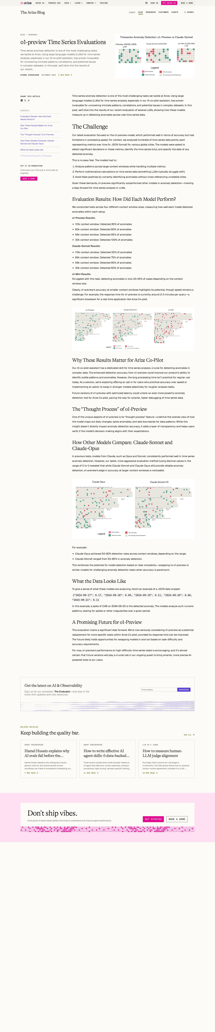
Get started (153, 819)
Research (32, 35)
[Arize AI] (26, 3)
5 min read (63, 75)
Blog (140, 12)
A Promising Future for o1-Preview (35, 156)
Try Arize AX (169, 3)
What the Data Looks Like (31, 149)
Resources (151, 12)
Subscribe (184, 690)
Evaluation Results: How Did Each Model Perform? (35, 118)
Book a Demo (187, 3)
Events (175, 12)
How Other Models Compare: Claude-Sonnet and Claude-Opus (37, 142)
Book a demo (29, 179)
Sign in (154, 3)
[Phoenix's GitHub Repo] (146, 3)
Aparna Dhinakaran (29, 75)
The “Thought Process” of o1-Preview (37, 134)
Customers (164, 12)
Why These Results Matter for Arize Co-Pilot (36, 127)
